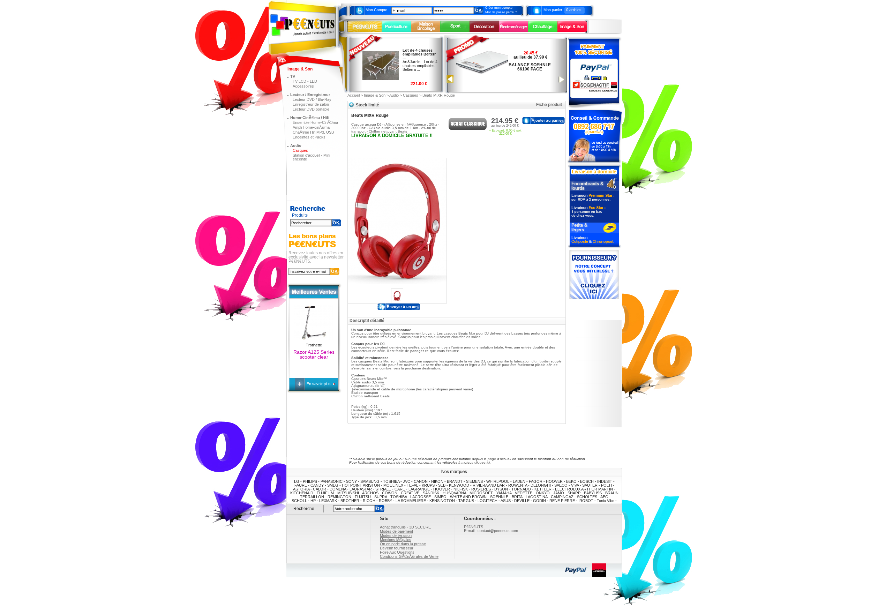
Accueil (353, 95)
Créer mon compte (498, 7)
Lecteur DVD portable (311, 109)
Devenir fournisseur (396, 548)
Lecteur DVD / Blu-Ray (312, 99)
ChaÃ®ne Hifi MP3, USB (313, 132)
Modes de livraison (396, 535)
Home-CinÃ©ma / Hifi (309, 117)
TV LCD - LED (305, 81)
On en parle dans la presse (403, 544)
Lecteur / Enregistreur (310, 94)
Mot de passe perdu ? (501, 12)
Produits (300, 215)
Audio (295, 145)
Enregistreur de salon (311, 104)
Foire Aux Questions (397, 552)
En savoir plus (319, 384)
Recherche (303, 508)
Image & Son (374, 95)
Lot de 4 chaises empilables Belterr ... (419, 54)
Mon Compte (376, 10)
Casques (300, 150)
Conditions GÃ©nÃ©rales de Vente (409, 556)
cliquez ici (482, 462)
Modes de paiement (396, 531)
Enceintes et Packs (309, 137)
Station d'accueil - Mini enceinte (311, 157)
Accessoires (303, 86)
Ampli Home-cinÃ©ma (311, 127)
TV (292, 76)
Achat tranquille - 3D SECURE (405, 527)
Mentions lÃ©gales (395, 540)
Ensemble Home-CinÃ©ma (315, 122)
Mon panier (552, 10)
